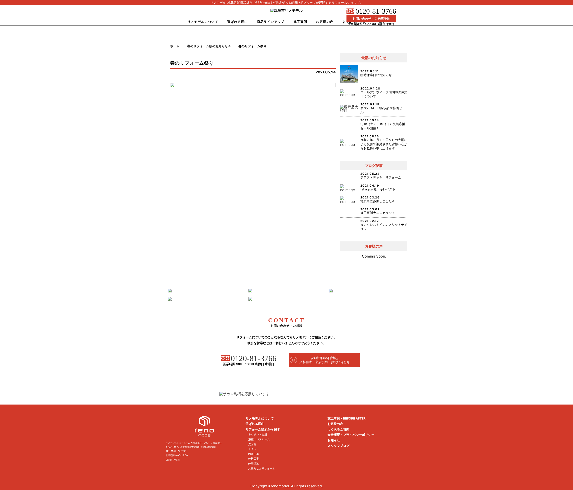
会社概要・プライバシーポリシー (350, 435)
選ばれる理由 (237, 21)
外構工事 (253, 458)
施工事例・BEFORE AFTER (346, 418)
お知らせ (333, 440)
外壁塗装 (253, 463)
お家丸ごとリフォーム (261, 468)
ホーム (175, 46)
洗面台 (252, 444)
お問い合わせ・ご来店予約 (371, 18)
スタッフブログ (338, 445)
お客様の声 (324, 21)
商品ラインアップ (270, 21)
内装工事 (253, 454)
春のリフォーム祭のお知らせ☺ (209, 46)
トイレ (252, 449)
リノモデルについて (202, 21)
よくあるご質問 (338, 429)
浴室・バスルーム (259, 439)
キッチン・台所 (257, 434)
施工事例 (300, 21)
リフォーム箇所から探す (263, 429)
